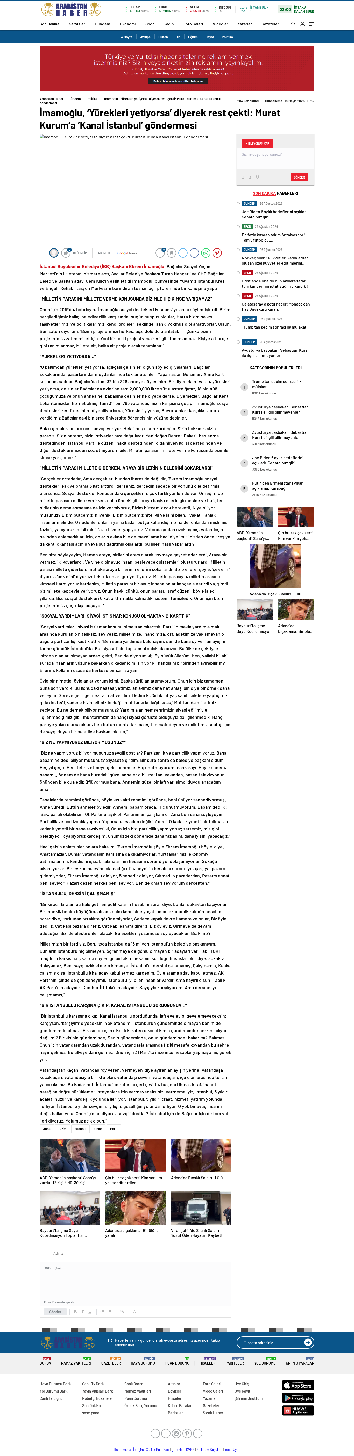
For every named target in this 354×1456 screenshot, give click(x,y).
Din (178, 37)
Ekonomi (128, 23)
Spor (149, 23)
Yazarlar (245, 23)
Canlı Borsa (133, 1383)
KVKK (190, 1449)
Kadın (169, 23)
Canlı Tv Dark (93, 1383)
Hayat (210, 37)
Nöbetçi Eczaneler (97, 1398)
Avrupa (145, 37)
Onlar (98, 1129)
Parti (113, 1129)
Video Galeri (213, 1391)
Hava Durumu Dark (55, 1383)
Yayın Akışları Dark (97, 1391)
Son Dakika (49, 23)
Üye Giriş (242, 1383)
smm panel (91, 1412)
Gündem (102, 23)
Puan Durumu (177, 1361)
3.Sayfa (126, 37)
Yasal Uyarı (232, 1449)
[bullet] (109, 1312)
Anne (47, 1129)
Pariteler (235, 1361)
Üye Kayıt (242, 1391)
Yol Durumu (265, 1361)
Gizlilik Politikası (157, 1449)
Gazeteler (270, 23)
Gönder (55, 1311)
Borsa (45, 1361)
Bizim (63, 1129)
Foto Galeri (193, 23)
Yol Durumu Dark (54, 1391)
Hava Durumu (143, 1361)
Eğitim (193, 37)
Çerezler (178, 1449)
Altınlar (174, 1383)
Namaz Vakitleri (76, 1361)
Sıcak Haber (213, 1412)
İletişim (138, 1449)
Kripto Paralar (300, 1361)
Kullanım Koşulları (209, 1449)
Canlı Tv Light (51, 1398)
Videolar (220, 23)
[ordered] (102, 1312)
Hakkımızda (122, 1449)
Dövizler (174, 1391)
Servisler (77, 23)
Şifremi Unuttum (249, 1398)
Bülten (163, 37)
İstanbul (80, 1129)
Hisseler (208, 1361)
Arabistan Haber (51, 99)
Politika (227, 37)
